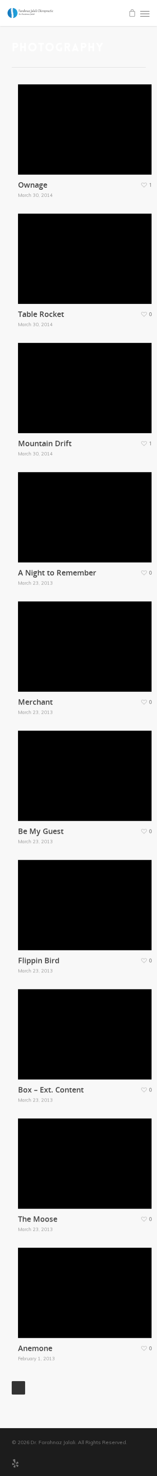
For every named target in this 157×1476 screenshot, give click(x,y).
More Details (87, 123)
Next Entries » (18, 1388)
